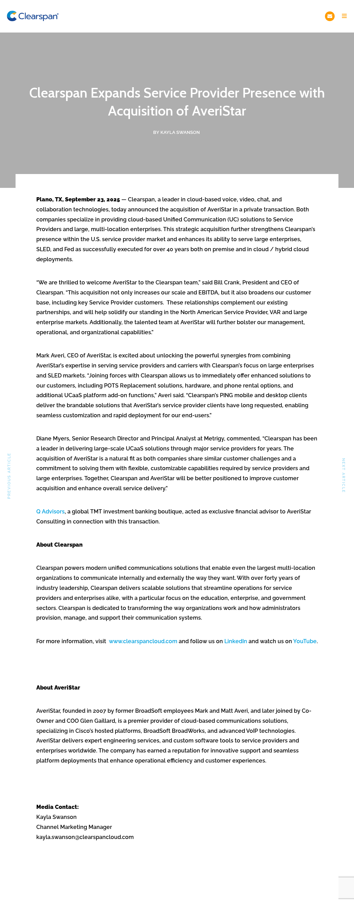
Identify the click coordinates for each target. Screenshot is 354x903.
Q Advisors (50, 511)
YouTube (305, 641)
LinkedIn (235, 641)
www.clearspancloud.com (143, 641)
